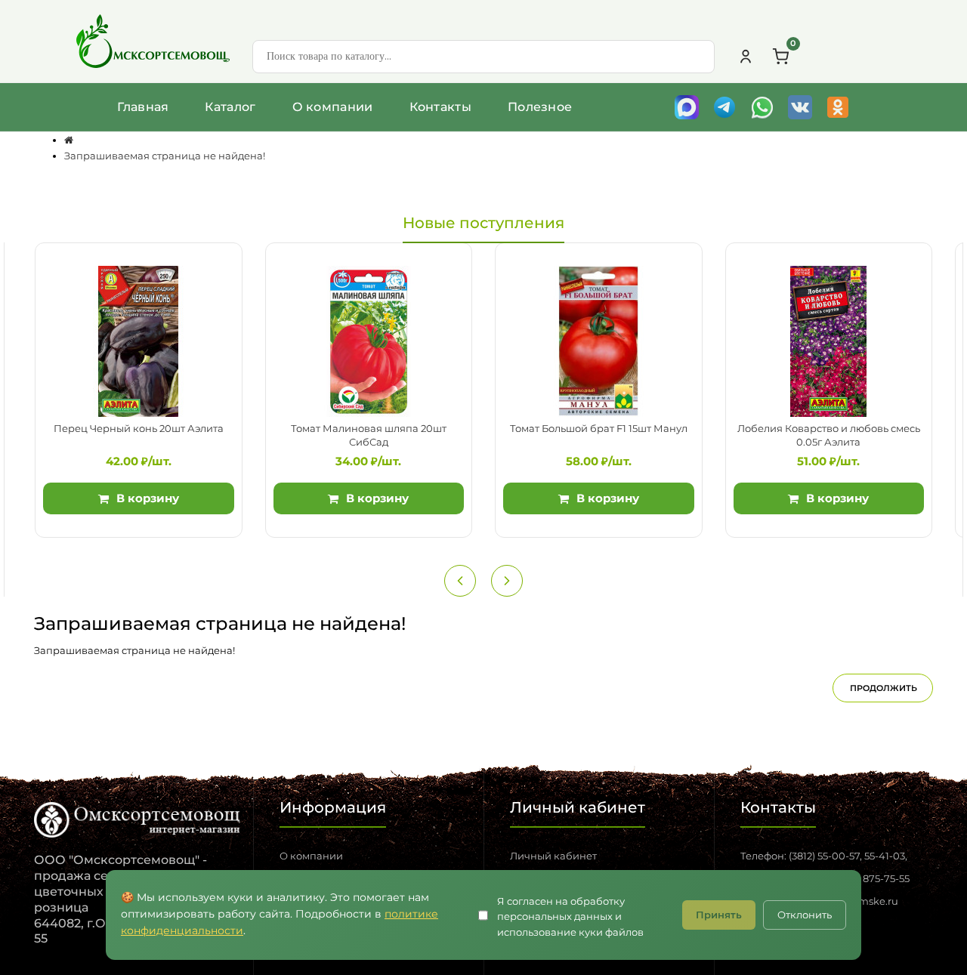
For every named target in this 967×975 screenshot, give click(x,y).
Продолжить (883, 688)
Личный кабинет (553, 856)
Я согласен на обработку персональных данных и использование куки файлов (570, 917)
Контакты (440, 107)
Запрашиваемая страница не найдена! (164, 156)
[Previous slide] (460, 581)
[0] (780, 56)
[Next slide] (507, 581)
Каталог (230, 107)
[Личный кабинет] (745, 56)
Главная (142, 107)
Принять (719, 915)
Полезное (540, 107)
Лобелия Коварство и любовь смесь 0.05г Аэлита (828, 435)
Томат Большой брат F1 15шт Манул (598, 428)
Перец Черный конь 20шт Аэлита (139, 428)
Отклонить (804, 915)
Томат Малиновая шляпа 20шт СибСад (368, 435)
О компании (332, 107)
